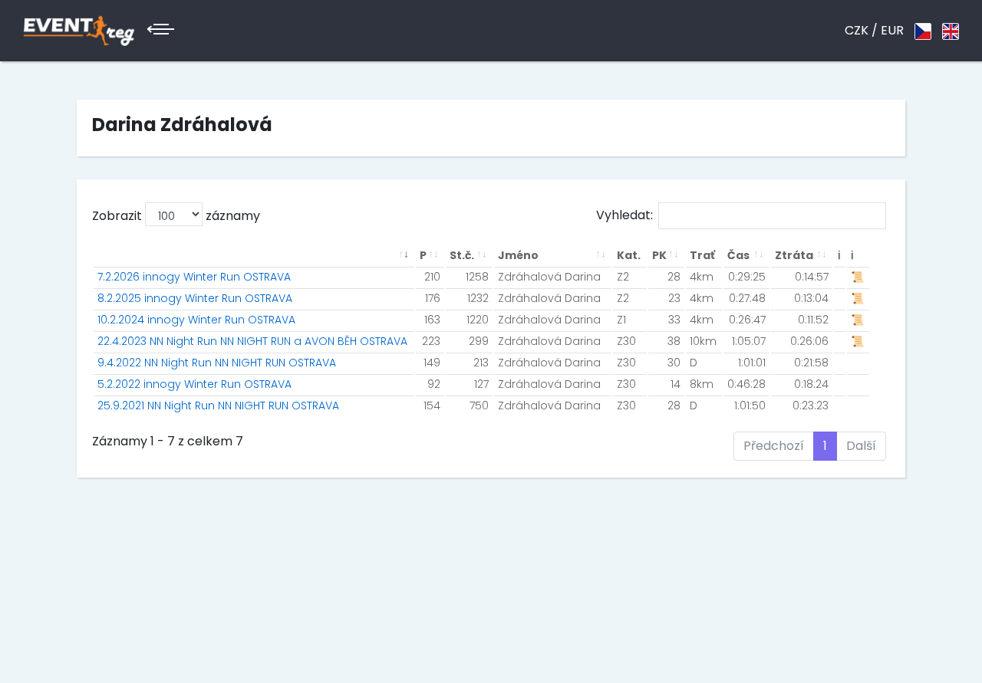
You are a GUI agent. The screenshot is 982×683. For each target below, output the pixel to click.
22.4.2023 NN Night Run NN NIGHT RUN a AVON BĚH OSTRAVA (252, 341)
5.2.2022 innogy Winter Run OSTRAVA (194, 384)
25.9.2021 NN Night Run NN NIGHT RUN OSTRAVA (218, 405)
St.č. (462, 255)
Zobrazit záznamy (176, 216)
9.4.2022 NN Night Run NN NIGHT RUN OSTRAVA (216, 362)
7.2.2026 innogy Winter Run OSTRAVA (194, 276)
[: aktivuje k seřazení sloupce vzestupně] (254, 255)
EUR (892, 30)
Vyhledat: (624, 215)
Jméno (518, 255)
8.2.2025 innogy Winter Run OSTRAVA (194, 298)
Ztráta (794, 255)
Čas (738, 255)
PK (659, 255)
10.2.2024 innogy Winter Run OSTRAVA (196, 319)
